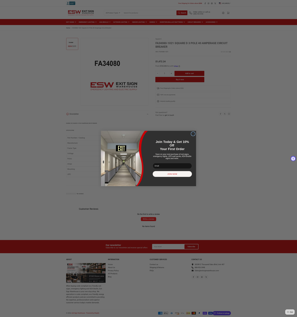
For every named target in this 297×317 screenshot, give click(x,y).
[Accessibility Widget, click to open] (293, 158)
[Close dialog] (193, 134)
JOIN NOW (172, 174)
